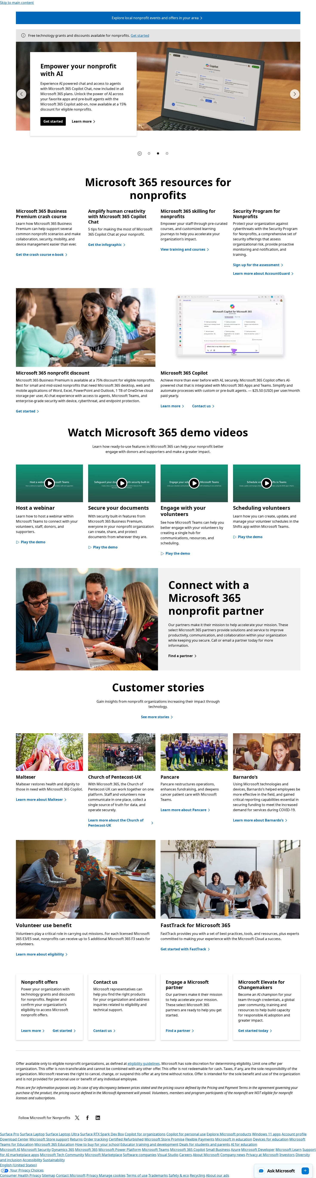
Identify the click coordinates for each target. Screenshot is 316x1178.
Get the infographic (105, 244)
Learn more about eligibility (40, 954)
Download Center (14, 1139)
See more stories (155, 717)
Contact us (201, 406)
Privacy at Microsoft (262, 1154)
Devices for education (270, 1139)
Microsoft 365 (86, 1149)
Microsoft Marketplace (103, 1154)
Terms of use (136, 1175)
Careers (185, 1154)
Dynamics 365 (63, 1149)
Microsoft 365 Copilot (187, 1149)
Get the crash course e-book (40, 254)
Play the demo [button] (33, 542)
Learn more (82, 121)
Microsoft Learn (289, 1149)
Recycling (197, 1175)
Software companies (139, 1154)
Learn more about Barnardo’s (258, 820)
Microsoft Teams (155, 1149)
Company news (232, 1154)
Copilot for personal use (186, 1134)
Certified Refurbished (126, 1139)
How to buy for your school (97, 1144)
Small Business (218, 1149)
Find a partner (180, 655)
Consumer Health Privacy (20, 1175)
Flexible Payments (199, 1139)
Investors (287, 1154)
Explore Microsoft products (229, 1134)
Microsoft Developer (258, 1149)
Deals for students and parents (204, 1144)
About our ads (217, 1175)
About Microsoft (206, 1154)
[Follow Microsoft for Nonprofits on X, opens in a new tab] (77, 1117)
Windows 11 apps (266, 1134)
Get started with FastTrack (183, 949)
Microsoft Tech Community (62, 1154)
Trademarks (158, 1175)
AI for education (244, 1144)
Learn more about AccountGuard (261, 273)
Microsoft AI (10, 1149)
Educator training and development (149, 1144)
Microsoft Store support (49, 1139)
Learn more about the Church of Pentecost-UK (115, 823)
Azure (235, 1149)
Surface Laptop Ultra (62, 1134)
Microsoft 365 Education (54, 1144)
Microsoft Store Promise (164, 1139)
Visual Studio (167, 1154)
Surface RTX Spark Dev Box (102, 1134)
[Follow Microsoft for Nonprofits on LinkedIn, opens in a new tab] (97, 1117)
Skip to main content (17, 2)
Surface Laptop (32, 1134)
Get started (140, 35)
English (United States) (18, 1165)
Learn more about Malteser (39, 799)
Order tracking (96, 1139)
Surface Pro (9, 1134)
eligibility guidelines (144, 1063)
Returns (76, 1139)
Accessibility (32, 1160)
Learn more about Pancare (183, 809)
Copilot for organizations (145, 1134)
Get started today (253, 1030)
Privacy (92, 1175)
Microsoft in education (233, 1139)
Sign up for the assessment (256, 264)
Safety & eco (179, 1175)
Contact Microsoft (71, 1175)
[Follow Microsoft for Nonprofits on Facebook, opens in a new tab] (87, 1117)
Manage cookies (112, 1175)
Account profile (294, 1134)
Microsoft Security (36, 1149)
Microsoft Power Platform (119, 1149)
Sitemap (48, 1175)
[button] (283, 1171)
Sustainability (54, 1160)
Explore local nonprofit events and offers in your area (155, 17)
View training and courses (183, 249)
